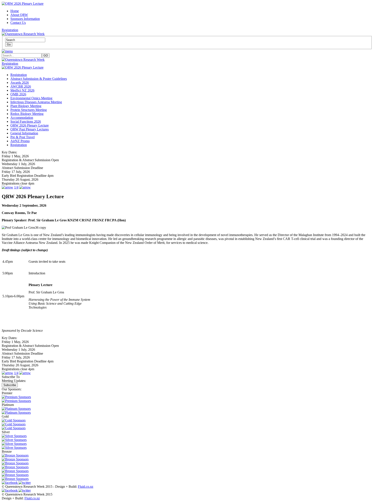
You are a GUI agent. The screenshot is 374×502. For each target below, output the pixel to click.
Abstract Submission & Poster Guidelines (38, 78)
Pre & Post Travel (22, 137)
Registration (10, 30)
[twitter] (25, 482)
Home (14, 11)
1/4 (16, 187)
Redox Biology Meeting (27, 114)
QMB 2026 (18, 94)
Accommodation (21, 117)
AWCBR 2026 (20, 86)
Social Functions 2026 (25, 121)
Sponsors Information (25, 19)
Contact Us (18, 22)
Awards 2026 (19, 82)
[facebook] (10, 482)
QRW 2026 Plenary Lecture (29, 125)
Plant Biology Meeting (25, 106)
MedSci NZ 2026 (22, 90)
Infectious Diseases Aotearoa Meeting (36, 102)
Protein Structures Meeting (28, 110)
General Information (24, 133)
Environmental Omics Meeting (31, 98)
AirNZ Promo (20, 141)
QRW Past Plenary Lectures (29, 129)
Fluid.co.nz (85, 486)
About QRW (19, 15)
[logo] (23, 59)
